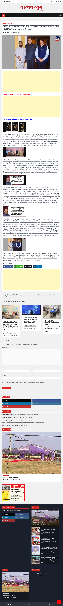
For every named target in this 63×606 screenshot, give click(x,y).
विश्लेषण (10, 23)
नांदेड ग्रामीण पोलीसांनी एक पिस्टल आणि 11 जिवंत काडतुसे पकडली (52, 322)
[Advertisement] (31, 81)
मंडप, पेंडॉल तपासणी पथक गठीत (10, 477)
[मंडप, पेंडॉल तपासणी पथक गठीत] (31, 453)
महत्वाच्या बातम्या (6, 23)
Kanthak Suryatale (8, 32)
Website (4, 375)
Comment (4, 348)
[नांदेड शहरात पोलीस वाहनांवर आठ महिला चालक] (36, 531)
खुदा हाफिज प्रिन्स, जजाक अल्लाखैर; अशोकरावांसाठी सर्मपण (48, 539)
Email (34, 368)
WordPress (53, 604)
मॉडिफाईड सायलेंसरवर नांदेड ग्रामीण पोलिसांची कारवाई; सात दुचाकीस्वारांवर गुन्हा (17, 417)
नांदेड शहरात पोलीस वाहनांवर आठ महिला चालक (48, 530)
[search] (60, 15)
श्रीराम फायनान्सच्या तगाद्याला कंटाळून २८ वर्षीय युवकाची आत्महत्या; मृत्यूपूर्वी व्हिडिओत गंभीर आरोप (20, 414)
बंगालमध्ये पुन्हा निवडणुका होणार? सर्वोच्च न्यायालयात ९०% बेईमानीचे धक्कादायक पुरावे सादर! (18, 420)
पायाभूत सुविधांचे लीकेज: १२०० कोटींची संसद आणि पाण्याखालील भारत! (15, 425)
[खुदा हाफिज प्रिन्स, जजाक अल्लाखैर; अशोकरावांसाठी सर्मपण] (36, 540)
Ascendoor (40, 604)
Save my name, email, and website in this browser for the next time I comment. (24, 383)
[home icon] (3, 15)
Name (3, 368)
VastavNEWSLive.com (22, 604)
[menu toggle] (7, 15)
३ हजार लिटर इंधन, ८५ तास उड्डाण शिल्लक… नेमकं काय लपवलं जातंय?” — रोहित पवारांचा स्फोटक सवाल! (30, 320)
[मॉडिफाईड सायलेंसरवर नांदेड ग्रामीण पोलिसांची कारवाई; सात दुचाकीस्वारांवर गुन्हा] (36, 560)
